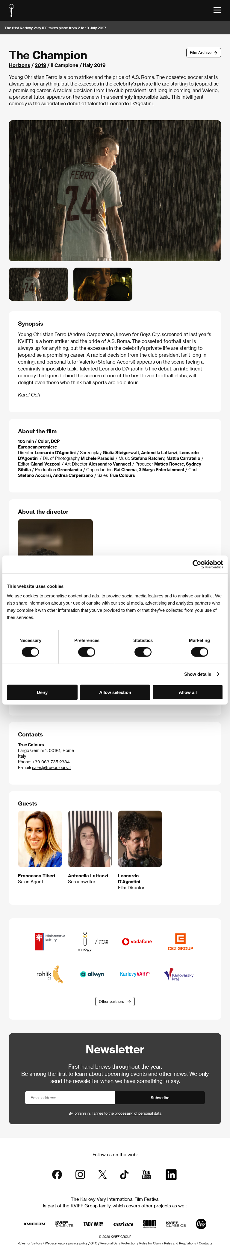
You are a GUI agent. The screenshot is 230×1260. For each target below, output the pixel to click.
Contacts (205, 1243)
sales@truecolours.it (51, 767)
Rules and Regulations (180, 1243)
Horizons (19, 65)
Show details (197, 674)
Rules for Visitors (30, 1243)
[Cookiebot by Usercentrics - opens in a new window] (197, 564)
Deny (42, 692)
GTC (93, 1243)
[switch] (86, 652)
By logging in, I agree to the (115, 1113)
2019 (40, 65)
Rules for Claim (150, 1243)
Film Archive (200, 52)
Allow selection (115, 692)
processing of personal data (138, 1113)
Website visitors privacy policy (66, 1243)
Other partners (111, 1001)
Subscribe (160, 1097)
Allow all (188, 692)
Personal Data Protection (118, 1243)
